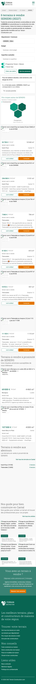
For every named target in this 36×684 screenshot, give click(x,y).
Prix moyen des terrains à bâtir (10, 636)
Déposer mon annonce (18, 591)
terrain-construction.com (18, 122)
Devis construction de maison (10, 650)
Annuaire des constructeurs (9, 638)
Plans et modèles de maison (10, 652)
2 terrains (32, 465)
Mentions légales (6, 667)
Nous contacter (6, 664)
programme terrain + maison (15, 64)
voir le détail (9, 158)
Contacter (26, 158)
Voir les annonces (25, 71)
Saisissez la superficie (10, 59)
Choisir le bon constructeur (9, 655)
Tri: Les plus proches (9, 91)
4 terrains (32, 467)
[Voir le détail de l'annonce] (18, 143)
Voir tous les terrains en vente (10, 630)
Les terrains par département (10, 633)
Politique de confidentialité (9, 669)
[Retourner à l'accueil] (18, 603)
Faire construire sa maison (9, 647)
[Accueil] (7, 4)
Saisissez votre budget (10, 50)
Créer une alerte (11, 71)
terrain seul (9, 67)
